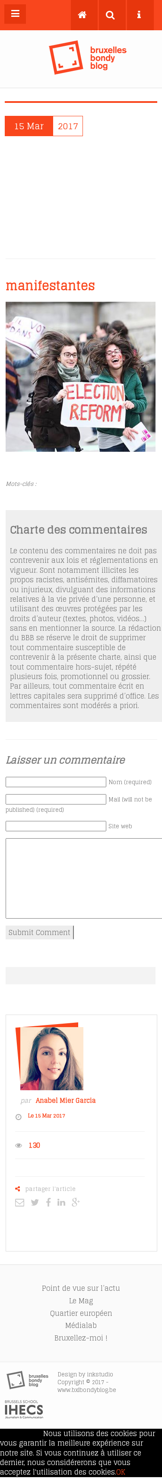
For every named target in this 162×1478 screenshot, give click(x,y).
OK (120, 1472)
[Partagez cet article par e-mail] (22, 1202)
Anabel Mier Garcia (66, 1100)
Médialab (81, 1325)
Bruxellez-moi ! (81, 1338)
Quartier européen (81, 1313)
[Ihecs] (24, 1416)
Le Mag (81, 1301)
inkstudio (100, 1374)
